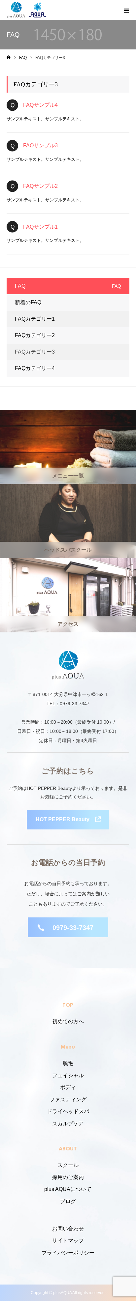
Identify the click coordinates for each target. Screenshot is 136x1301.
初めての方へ (68, 1021)
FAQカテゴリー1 (35, 319)
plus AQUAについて (67, 1189)
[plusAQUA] (16, 10)
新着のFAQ (28, 302)
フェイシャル (68, 1075)
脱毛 (68, 1063)
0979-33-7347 (72, 927)
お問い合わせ (68, 1228)
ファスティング (68, 1099)
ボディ (68, 1087)
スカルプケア (68, 1123)
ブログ (68, 1201)
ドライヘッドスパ (68, 1111)
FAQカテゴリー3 (35, 352)
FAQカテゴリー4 (35, 368)
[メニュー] (126, 10)
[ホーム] (9, 57)
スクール (68, 1165)
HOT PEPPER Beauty (62, 819)
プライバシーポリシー (68, 1253)
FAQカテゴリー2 (35, 335)
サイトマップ (68, 1240)
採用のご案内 (68, 1177)
